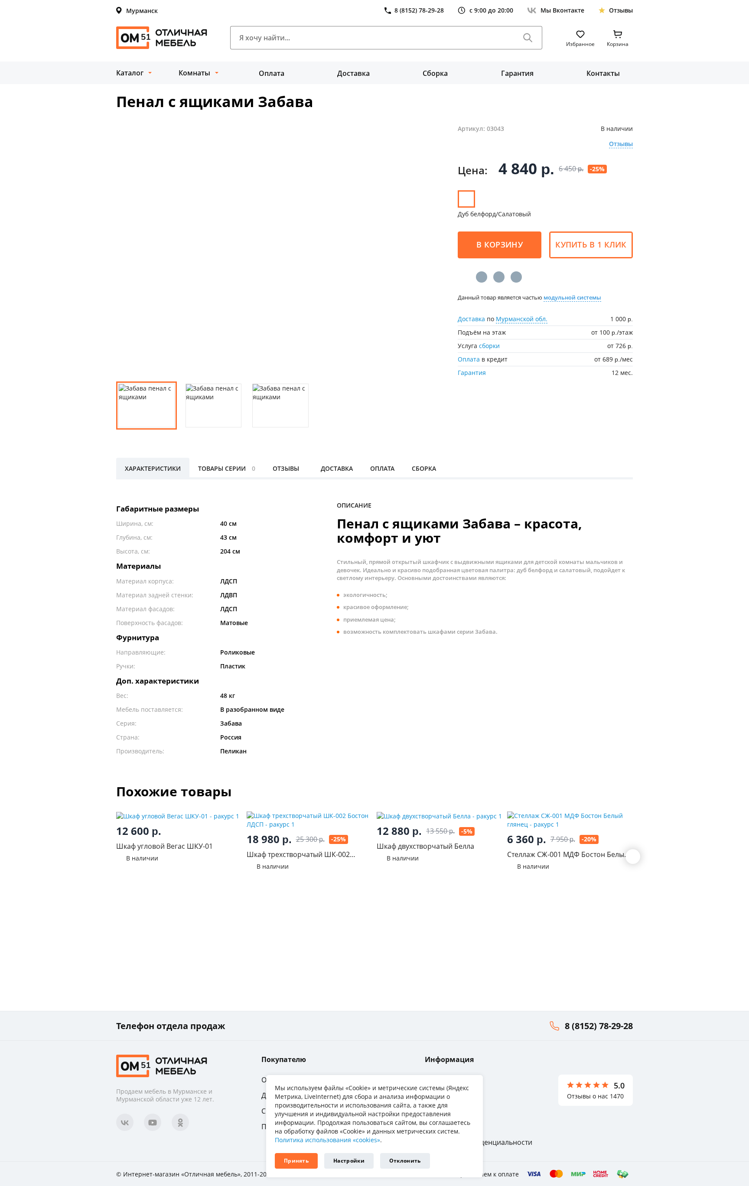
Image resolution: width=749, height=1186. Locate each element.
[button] (632, 856)
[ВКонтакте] (481, 277)
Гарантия (517, 73)
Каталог (129, 73)
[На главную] (161, 37)
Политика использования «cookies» (327, 1140)
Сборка (435, 73)
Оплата (271, 73)
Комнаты (194, 73)
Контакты (603, 73)
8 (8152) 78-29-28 (599, 1026)
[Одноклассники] (499, 277)
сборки (489, 346)
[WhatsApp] (516, 277)
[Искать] (528, 37)
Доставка (353, 73)
